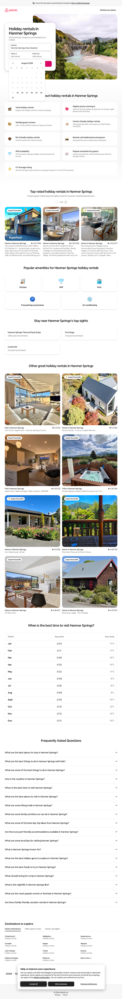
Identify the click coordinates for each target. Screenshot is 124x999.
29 (36, 93)
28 (32, 93)
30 (41, 93)
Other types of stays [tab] (33, 929)
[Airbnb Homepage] (11, 10)
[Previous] (57, 202)
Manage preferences (89, 984)
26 (22, 93)
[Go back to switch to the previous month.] (13, 63)
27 (27, 93)
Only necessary (61, 984)
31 (13, 98)
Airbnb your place (108, 10)
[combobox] (30, 47)
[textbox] (19, 56)
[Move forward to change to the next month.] (41, 63)
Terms (65, 995)
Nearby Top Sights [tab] (52, 929)
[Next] (66, 202)
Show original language (80, 3)
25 (18, 93)
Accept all (34, 984)
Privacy (57, 995)
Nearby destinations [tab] (13, 929)
